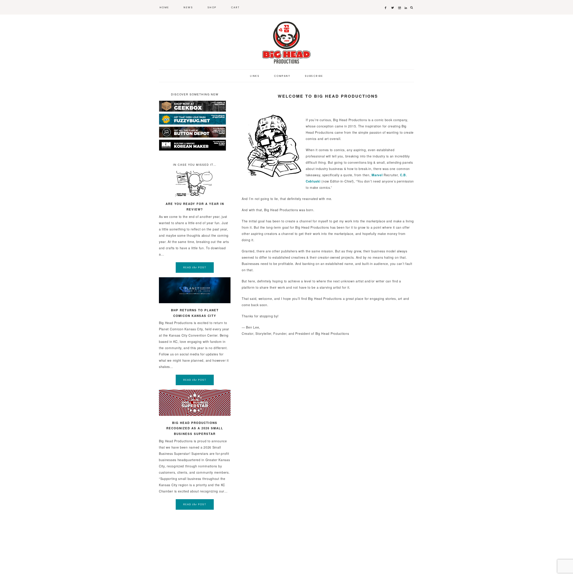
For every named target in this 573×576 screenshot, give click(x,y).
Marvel (377, 175)
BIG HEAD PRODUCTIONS (286, 42)
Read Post (194, 267)
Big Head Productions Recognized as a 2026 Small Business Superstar (194, 428)
